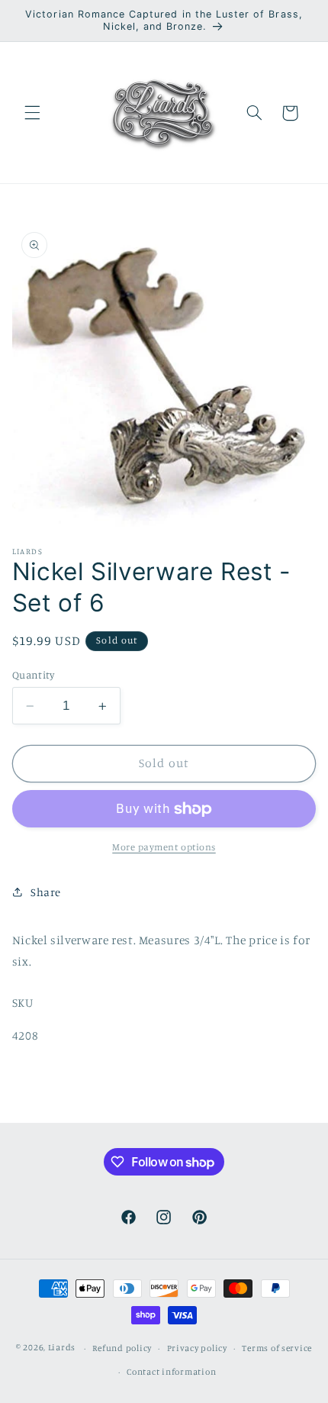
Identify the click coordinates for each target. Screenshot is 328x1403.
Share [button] (46, 891)
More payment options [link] (164, 847)
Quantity (33, 675)
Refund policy (122, 1348)
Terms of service (277, 1348)
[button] (32, 113)
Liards (62, 1348)
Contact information (171, 1371)
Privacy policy (197, 1348)
